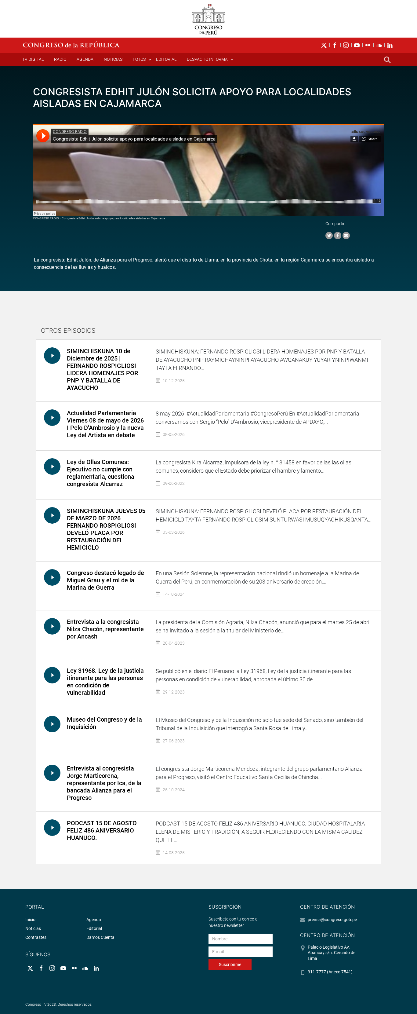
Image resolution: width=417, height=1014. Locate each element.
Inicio (30, 919)
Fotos (139, 59)
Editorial (166, 59)
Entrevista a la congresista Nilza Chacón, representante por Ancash (105, 629)
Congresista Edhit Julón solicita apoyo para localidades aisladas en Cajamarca (113, 218)
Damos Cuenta (100, 937)
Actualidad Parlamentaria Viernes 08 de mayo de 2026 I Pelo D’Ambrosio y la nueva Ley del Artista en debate (105, 424)
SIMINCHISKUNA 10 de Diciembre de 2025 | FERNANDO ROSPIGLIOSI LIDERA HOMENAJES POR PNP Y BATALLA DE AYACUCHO (102, 369)
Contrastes (35, 937)
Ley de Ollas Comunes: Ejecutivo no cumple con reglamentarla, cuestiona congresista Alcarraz (100, 473)
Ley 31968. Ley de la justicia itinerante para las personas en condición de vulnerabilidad (105, 681)
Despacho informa (207, 59)
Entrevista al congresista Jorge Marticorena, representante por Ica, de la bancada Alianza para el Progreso (104, 783)
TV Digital (33, 59)
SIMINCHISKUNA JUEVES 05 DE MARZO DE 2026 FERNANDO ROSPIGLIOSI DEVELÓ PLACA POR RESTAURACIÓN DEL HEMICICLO (106, 529)
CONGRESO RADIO (46, 218)
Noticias (113, 59)
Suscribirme (230, 964)
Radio (60, 59)
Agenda (85, 59)
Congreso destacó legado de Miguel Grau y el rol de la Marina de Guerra (105, 580)
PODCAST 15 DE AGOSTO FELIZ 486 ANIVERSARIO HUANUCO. (102, 830)
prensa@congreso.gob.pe (332, 919)
